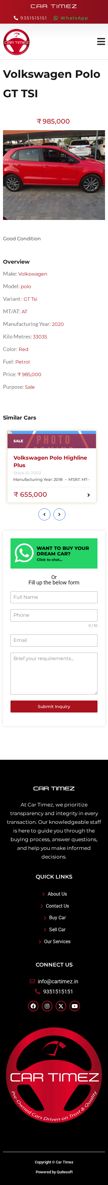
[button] (101, 41)
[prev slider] (44, 514)
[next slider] (59, 514)
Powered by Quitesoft (54, 1172)
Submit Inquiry (54, 706)
